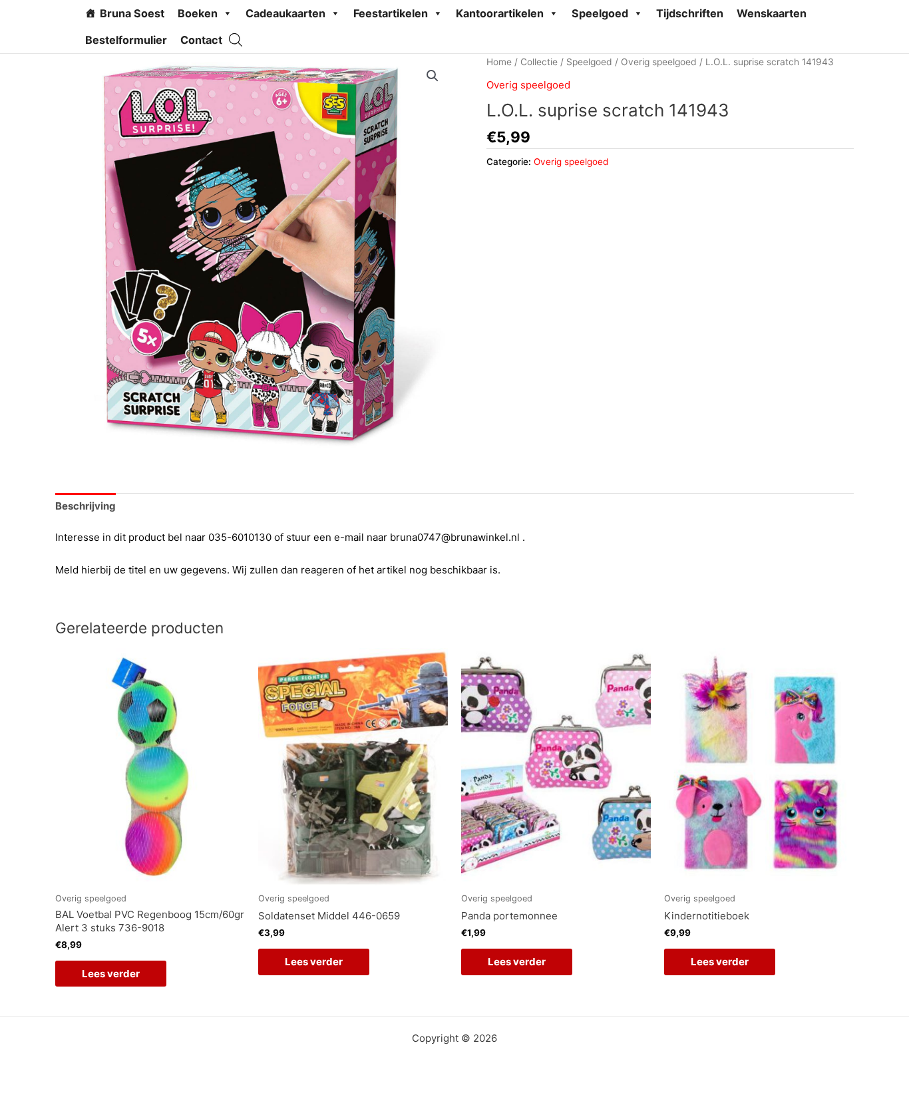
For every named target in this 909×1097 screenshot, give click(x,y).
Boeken (198, 13)
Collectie (539, 62)
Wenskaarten (772, 13)
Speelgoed (600, 13)
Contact (201, 40)
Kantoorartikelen (500, 13)
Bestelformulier (126, 40)
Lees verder (111, 973)
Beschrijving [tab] (85, 506)
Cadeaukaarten (285, 13)
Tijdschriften (689, 13)
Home (499, 62)
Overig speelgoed (659, 62)
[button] (433, 76)
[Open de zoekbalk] (235, 39)
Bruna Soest (132, 13)
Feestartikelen (390, 13)
